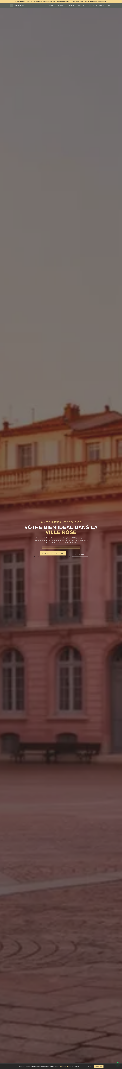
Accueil (52, 5)
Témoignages (92, 5)
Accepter (99, 1066)
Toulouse (80, 5)
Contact (102, 5)
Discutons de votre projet (52, 553)
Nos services (80, 554)
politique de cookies (64, 1066)
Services (60, 5)
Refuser (88, 1066)
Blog (110, 5)
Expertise (70, 5)
